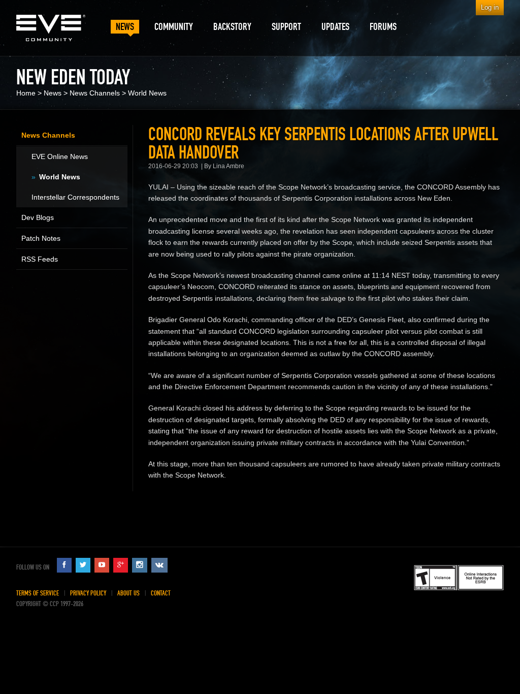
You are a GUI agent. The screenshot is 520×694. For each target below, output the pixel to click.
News (52, 93)
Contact (161, 593)
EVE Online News (59, 156)
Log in (490, 7)
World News (147, 93)
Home (26, 93)
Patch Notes (40, 238)
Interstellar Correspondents (75, 197)
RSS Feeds (39, 259)
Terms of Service (37, 593)
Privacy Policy (88, 593)
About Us (128, 593)
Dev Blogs (37, 217)
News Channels (95, 93)
